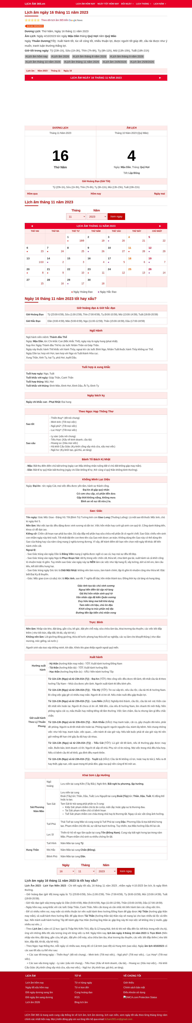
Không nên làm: (35, 637)
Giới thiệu (128, 982)
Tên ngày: (32, 517)
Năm (96, 210)
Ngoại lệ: (31, 550)
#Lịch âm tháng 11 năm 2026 (81, 61)
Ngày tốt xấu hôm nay (37, 987)
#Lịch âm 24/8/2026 (114, 61)
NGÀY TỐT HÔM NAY (108, 4)
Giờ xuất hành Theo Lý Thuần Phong (37, 722)
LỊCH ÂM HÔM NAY (85, 4)
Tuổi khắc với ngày (37, 377)
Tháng (76, 210)
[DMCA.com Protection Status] (140, 997)
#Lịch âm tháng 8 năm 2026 (89, 56)
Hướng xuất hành (39, 667)
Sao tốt (30, 424)
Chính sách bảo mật (134, 987)
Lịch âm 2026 (33, 1002)
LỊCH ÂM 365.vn (35, 3)
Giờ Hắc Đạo (33, 321)
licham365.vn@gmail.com (118, 1019)
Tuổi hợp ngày (34, 373)
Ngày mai (159, 193)
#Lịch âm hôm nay (37, 56)
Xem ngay (116, 216)
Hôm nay (96, 193)
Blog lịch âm (81, 1002)
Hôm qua (32, 193)
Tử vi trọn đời (82, 987)
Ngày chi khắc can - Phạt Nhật (43, 402)
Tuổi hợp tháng (35, 381)
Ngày (65, 865)
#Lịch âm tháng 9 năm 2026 (126, 56)
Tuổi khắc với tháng (37, 385)
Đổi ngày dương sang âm (39, 992)
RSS (77, 997)
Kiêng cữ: (31, 533)
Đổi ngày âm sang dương (39, 997)
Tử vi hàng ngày (83, 982)
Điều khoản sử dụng (134, 992)
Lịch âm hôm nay (35, 982)
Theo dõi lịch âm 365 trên (55, 20)
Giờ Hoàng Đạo (35, 314)
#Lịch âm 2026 (60, 56)
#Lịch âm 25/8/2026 (142, 61)
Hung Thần (32, 850)
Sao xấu (30, 443)
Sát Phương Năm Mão (37, 809)
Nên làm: (31, 525)
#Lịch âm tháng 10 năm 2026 (43, 61)
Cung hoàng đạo (83, 992)
